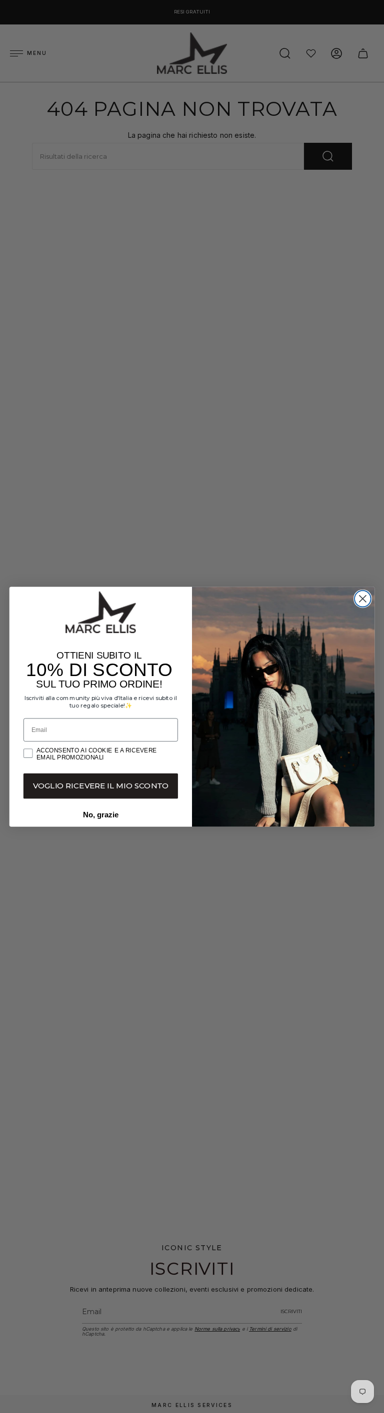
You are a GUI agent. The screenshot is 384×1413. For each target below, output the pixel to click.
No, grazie (100, 814)
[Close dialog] (362, 598)
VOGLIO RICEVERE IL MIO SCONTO (101, 785)
